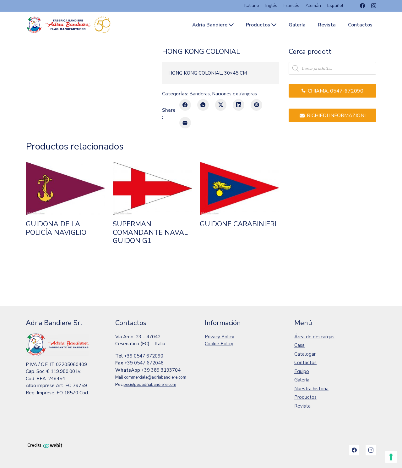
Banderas (199, 94)
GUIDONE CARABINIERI (238, 224)
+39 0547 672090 (143, 356)
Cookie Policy (219, 344)
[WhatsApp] (203, 105)
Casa (299, 345)
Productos (305, 397)
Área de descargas (314, 337)
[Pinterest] (256, 105)
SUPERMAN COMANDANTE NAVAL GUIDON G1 (150, 232)
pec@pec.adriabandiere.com (149, 384)
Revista (302, 406)
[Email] (185, 123)
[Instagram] (373, 5)
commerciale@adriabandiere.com (155, 377)
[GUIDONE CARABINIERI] (239, 188)
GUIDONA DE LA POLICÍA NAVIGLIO (56, 228)
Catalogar (305, 354)
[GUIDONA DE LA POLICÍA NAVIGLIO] (65, 188)
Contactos (305, 362)
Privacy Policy (219, 337)
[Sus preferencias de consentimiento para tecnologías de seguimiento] (391, 457)
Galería (301, 380)
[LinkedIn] (238, 105)
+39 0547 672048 (144, 363)
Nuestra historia (311, 389)
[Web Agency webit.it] (53, 445)
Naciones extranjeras (234, 94)
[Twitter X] (221, 105)
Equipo (301, 371)
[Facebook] (362, 5)
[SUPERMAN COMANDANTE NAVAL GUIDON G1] (152, 188)
